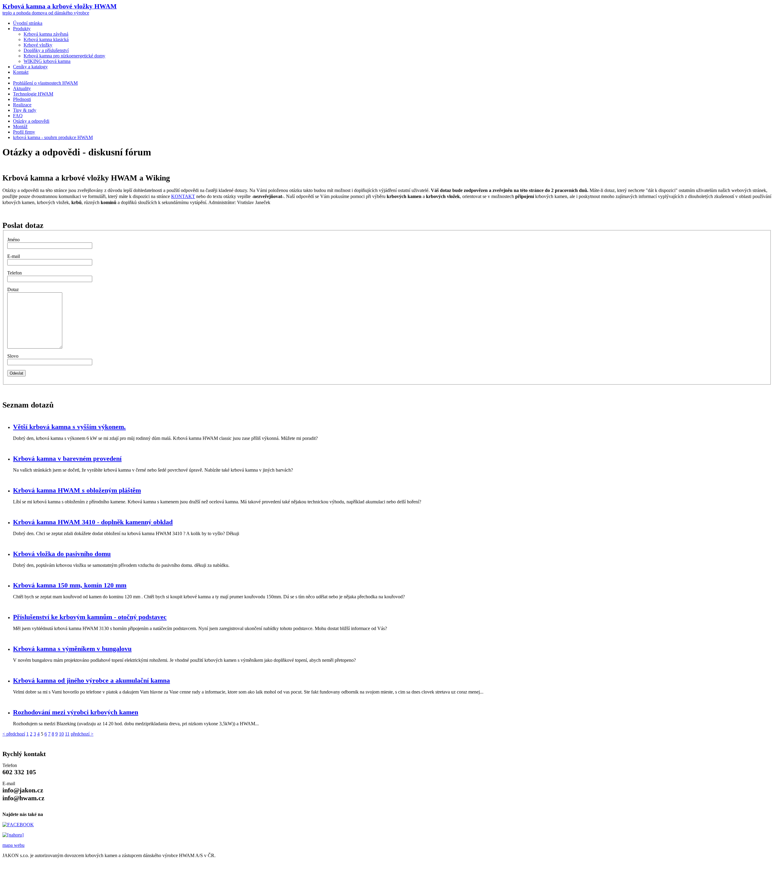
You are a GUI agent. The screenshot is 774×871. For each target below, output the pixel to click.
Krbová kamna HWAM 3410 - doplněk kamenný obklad (93, 522)
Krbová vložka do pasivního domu (62, 553)
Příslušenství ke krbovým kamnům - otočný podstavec (90, 617)
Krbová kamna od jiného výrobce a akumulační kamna (91, 680)
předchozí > (82, 733)
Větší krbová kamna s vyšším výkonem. (69, 427)
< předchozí (13, 733)
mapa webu (13, 845)
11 (67, 733)
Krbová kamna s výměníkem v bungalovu (72, 648)
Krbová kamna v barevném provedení (67, 458)
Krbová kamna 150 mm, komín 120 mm (69, 585)
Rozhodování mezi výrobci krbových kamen (75, 712)
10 (61, 733)
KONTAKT (183, 196)
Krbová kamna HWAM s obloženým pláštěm (77, 490)
